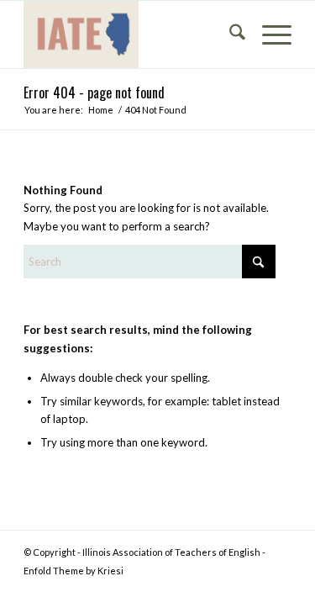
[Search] (229, 34)
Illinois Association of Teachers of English (171, 552)
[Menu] (268, 34)
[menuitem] (229, 34)
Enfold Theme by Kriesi (73, 570)
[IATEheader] (131, 34)
